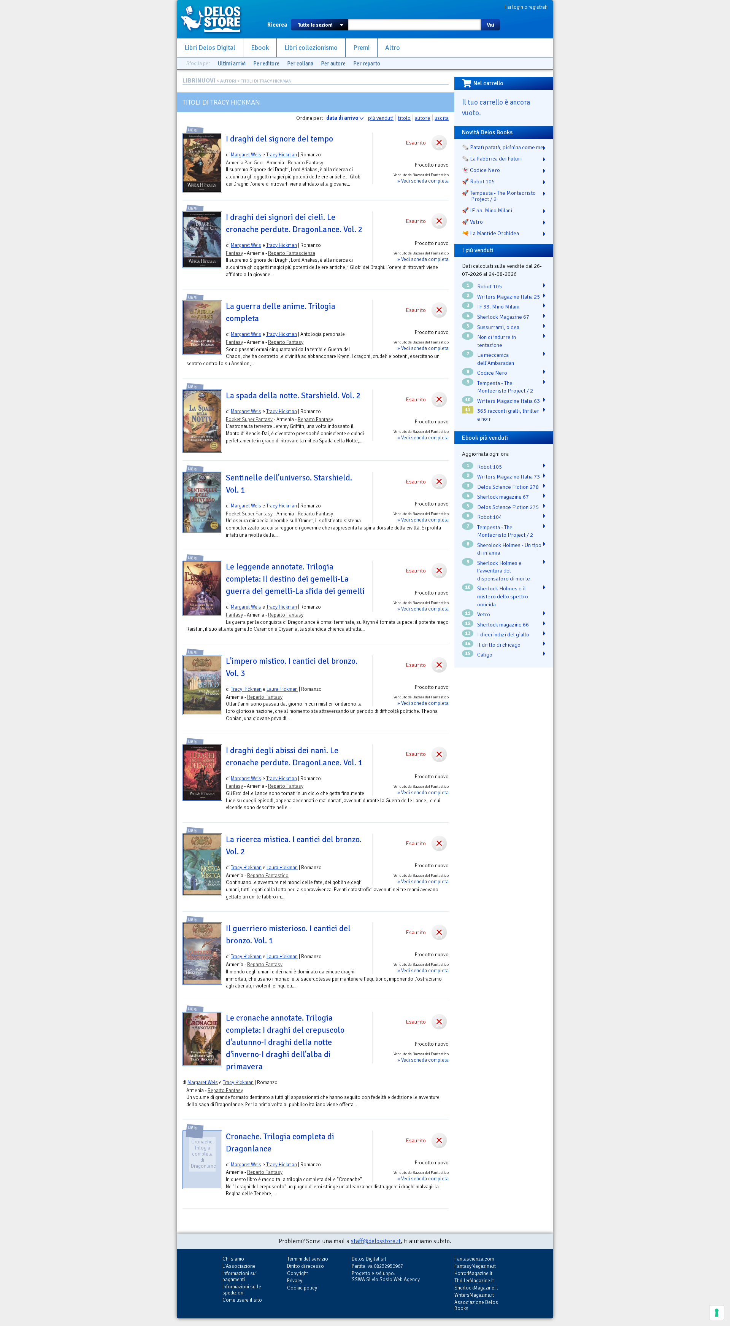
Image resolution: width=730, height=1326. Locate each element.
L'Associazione (239, 1266)
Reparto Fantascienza (291, 253)
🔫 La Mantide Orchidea (490, 233)
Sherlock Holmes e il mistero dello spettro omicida (502, 596)
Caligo (484, 654)
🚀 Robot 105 (478, 181)
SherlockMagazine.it (476, 1288)
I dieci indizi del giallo (503, 634)
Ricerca (277, 24)
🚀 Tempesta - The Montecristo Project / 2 (499, 196)
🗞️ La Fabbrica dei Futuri (492, 159)
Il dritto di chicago (499, 644)
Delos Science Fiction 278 (508, 486)
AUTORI (228, 81)
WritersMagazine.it (474, 1295)
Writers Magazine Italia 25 (508, 296)
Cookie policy (302, 1288)
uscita (442, 117)
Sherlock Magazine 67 (503, 316)
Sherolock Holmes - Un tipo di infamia (509, 549)
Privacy (294, 1280)
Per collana (300, 63)
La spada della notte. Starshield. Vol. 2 (293, 396)
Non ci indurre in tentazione (496, 341)
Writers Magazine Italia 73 (508, 476)
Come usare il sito (242, 1300)
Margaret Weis (246, 154)
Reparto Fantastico (268, 875)
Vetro (483, 614)
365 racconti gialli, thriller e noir (508, 414)
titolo (404, 117)
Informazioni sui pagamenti (239, 1276)
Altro (392, 48)
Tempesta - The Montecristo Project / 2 (505, 387)
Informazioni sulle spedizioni (241, 1289)
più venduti (381, 117)
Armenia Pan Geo (244, 162)
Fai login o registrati (526, 7)
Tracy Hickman (281, 154)
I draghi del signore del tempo (279, 139)
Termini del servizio (307, 1259)
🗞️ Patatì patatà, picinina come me (502, 147)
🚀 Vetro (472, 222)
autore (422, 117)
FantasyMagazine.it (475, 1266)
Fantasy (234, 253)
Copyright (297, 1273)
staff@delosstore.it (376, 1241)
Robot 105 (489, 286)
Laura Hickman (282, 689)
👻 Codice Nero (481, 170)
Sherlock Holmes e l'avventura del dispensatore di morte (503, 571)
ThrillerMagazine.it (474, 1280)
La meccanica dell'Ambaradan (495, 358)
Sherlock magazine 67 (503, 496)
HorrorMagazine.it (473, 1273)
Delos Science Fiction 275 (508, 507)
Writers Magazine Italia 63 (508, 400)
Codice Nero (492, 372)
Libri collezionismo (311, 48)
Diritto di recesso (305, 1266)
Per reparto (366, 63)
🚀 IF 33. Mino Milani (487, 210)
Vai (490, 25)
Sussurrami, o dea (498, 327)
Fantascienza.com (474, 1259)
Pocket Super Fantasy (249, 419)
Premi (361, 48)
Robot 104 (489, 517)
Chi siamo (233, 1259)
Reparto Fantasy (305, 162)
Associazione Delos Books (476, 1305)
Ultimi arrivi (231, 63)
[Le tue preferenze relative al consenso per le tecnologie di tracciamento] (716, 1312)
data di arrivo (342, 117)
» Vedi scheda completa (423, 181)
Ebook (260, 48)
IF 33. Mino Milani (498, 306)
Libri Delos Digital (209, 48)
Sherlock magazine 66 (503, 624)
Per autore (333, 63)
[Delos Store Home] (215, 19)
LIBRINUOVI (199, 80)
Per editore (266, 63)
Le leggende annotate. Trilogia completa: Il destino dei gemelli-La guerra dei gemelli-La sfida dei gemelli (295, 579)
